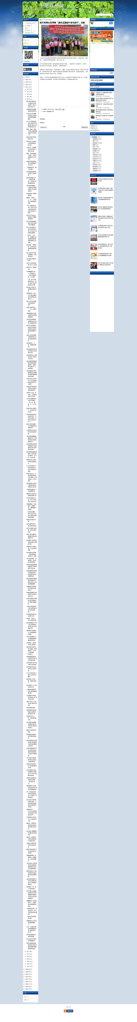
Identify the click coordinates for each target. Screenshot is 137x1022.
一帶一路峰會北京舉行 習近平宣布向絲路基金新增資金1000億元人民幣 (31, 209)
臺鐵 (26, 28)
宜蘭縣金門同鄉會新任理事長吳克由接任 (31, 588)
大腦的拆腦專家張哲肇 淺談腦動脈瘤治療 (31, 691)
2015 (26, 82)
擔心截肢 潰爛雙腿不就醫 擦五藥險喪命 (31, 833)
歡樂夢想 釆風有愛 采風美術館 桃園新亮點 (31, 542)
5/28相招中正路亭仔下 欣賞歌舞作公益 (31, 819)
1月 (28, 89)
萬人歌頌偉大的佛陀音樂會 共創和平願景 (31, 254)
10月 (28, 961)
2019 (26, 971)
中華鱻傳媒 (51, 5)
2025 (26, 986)
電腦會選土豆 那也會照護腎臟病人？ (31, 922)
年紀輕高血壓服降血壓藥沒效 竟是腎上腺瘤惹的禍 (31, 321)
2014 (26, 79)
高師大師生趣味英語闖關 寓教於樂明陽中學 (31, 536)
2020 (26, 974)
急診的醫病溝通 (30, 707)
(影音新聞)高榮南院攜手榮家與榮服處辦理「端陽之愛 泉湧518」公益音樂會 (31, 365)
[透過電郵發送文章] (56, 109)
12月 (28, 966)
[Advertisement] (104, 55)
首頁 (25, 15)
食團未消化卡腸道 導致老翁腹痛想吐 (31, 461)
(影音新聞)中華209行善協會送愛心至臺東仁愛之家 (31, 485)
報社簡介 (31, 15)
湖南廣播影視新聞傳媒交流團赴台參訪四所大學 (31, 711)
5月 (28, 99)
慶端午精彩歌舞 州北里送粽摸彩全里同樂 (31, 851)
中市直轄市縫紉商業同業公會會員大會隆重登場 (31, 759)
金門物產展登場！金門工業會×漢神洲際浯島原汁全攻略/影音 (105, 246)
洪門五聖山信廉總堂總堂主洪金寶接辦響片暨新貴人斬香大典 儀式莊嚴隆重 (31, 894)
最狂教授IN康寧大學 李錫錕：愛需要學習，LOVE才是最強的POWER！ (31, 650)
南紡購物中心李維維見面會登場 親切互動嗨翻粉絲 (31, 787)
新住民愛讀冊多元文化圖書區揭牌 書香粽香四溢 (31, 638)
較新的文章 (44, 127)
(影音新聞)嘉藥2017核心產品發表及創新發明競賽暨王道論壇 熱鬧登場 (31, 752)
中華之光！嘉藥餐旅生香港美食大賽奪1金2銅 (31, 149)
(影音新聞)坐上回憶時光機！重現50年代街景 (31, 356)
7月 (28, 954)
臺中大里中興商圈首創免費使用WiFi (31, 303)
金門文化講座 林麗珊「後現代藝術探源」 (31, 530)
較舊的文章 (85, 127)
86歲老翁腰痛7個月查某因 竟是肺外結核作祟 (31, 594)
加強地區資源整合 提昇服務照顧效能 (31, 736)
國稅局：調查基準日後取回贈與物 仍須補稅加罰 (31, 839)
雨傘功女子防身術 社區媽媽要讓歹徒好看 (31, 143)
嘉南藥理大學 (29, 33)
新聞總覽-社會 (50, 111)
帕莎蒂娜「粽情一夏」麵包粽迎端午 (31, 680)
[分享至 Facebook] (63, 109)
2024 (26, 984)
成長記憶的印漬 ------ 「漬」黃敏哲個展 (31, 309)
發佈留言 (42, 122)
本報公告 (39, 15)
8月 (28, 956)
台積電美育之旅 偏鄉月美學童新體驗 (31, 432)
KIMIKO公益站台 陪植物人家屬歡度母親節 (31, 217)
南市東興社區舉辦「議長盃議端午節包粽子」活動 (31, 554)
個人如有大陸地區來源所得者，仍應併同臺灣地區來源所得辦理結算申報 (31, 803)
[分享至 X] (62, 109)
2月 (28, 91)
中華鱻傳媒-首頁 (30, 23)
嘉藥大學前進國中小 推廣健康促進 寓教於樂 (31, 425)
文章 (27, 40)
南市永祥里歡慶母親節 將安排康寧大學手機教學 (31, 223)
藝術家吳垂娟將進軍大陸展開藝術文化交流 (31, 163)
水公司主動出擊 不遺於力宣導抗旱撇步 (31, 674)
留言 (27, 43)
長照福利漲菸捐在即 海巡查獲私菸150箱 (31, 765)
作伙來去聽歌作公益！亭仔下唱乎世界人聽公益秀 (31, 499)
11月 (28, 964)
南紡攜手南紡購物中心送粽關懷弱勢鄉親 (31, 632)
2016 (26, 84)
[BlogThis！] (60, 109)
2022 (26, 979)
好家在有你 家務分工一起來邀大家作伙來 (31, 410)
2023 (26, 981)
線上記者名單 (49, 15)
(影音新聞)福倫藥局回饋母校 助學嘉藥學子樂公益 (31, 566)
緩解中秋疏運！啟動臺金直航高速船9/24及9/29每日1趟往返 (105, 218)
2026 (26, 989)
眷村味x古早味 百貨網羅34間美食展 (31, 289)
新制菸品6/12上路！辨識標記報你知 (31, 717)
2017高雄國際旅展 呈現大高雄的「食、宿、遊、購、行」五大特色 (31, 402)
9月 (28, 959)
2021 (26, 976)
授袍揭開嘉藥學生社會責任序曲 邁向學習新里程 (31, 658)
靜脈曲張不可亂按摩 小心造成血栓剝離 (31, 548)
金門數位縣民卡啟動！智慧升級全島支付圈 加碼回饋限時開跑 (105, 190)
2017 (26, 87)
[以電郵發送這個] (58, 109)
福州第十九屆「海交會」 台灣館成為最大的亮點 (31, 394)
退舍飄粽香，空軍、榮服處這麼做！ (31, 344)
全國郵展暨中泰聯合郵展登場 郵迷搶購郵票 (31, 315)
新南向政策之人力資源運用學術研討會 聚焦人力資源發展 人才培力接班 (31, 477)
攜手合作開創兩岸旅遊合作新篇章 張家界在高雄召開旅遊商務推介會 (31, 329)
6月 (28, 951)
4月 (28, 96)
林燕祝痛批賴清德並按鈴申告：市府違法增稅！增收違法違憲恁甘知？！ (31, 418)
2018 (26, 969)
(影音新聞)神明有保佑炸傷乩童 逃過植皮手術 (31, 350)
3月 (28, 94)
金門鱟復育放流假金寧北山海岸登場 (31, 668)
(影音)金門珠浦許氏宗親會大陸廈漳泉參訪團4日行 (31, 388)
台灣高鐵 (27, 25)
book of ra (68, 1006)
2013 (26, 77)
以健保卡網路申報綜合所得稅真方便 (31, 845)
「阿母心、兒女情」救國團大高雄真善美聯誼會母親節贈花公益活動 (31, 239)
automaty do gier (26, 0)
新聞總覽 (94, 137)
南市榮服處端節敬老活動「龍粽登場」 (31, 173)
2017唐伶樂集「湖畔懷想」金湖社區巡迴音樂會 (31, 560)
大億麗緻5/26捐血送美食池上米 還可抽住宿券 (31, 697)
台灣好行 (27, 30)
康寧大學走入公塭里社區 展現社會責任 (31, 703)
